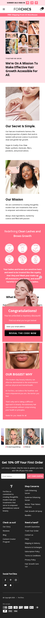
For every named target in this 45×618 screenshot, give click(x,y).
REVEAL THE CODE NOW (22, 333)
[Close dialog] (40, 277)
